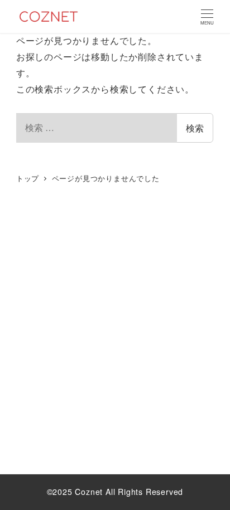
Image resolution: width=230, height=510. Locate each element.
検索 (195, 128)
